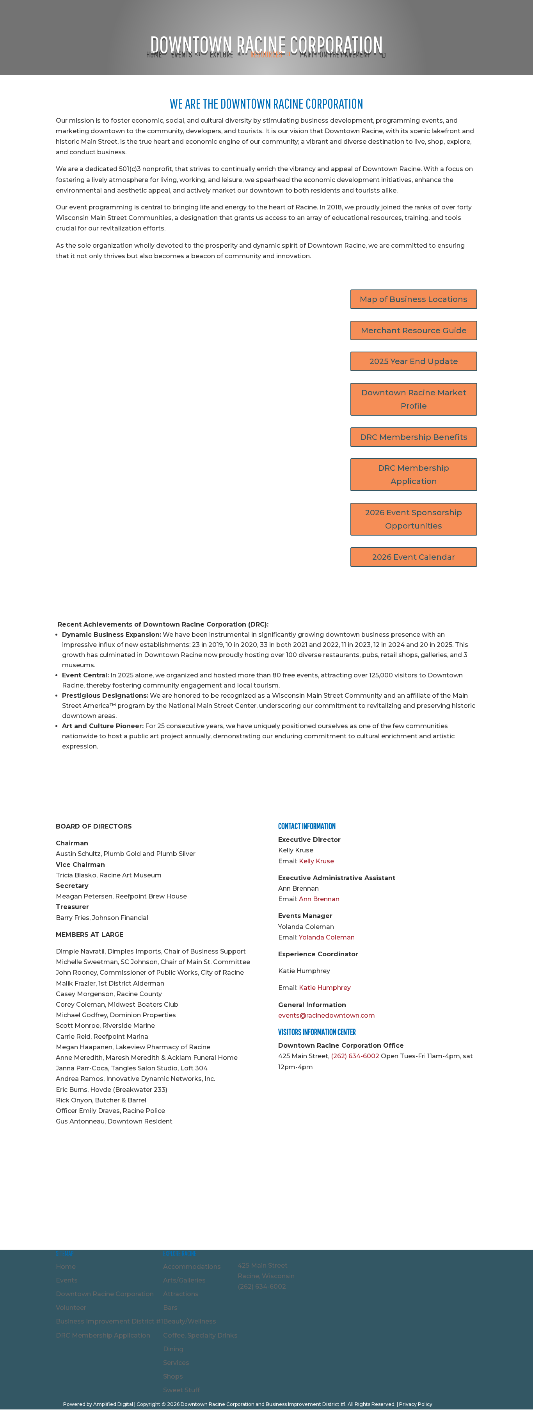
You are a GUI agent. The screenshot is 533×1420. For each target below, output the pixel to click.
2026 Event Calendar (413, 557)
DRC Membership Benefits (413, 437)
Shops (173, 1376)
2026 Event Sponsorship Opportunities (413, 519)
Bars (170, 1307)
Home (154, 55)
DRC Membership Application (413, 474)
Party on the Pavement (335, 55)
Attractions (181, 1294)
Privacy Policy (415, 1404)
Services (176, 1362)
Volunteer (71, 1307)
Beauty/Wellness (189, 1321)
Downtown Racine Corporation (105, 1294)
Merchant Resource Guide (414, 330)
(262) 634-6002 (355, 1056)
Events (67, 1280)
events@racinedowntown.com (326, 1015)
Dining (173, 1349)
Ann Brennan (319, 899)
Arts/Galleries (184, 1280)
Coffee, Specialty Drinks (200, 1335)
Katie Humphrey (325, 987)
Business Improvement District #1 (109, 1321)
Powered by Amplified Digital (98, 1404)
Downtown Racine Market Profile (413, 399)
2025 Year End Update (414, 361)
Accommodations (192, 1266)
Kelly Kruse (316, 861)
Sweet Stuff (181, 1390)
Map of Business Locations (413, 299)
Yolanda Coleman (327, 937)
